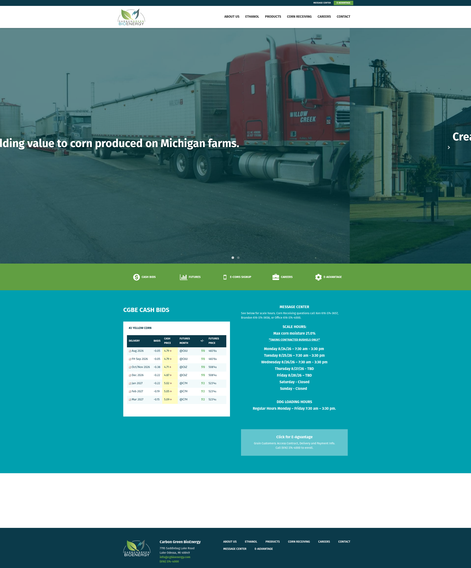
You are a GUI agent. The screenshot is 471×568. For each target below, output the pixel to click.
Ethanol (252, 17)
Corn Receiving (299, 17)
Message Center (235, 549)
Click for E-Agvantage (294, 437)
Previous (28, 146)
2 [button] (238, 258)
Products (273, 17)
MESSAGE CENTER (322, 3)
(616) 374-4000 (169, 561)
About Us (231, 17)
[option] (235, 146)
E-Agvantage (264, 549)
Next (443, 146)
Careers (324, 17)
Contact (343, 17)
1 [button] (233, 258)
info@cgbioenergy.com (175, 557)
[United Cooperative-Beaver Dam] (141, 17)
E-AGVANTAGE (343, 3)
